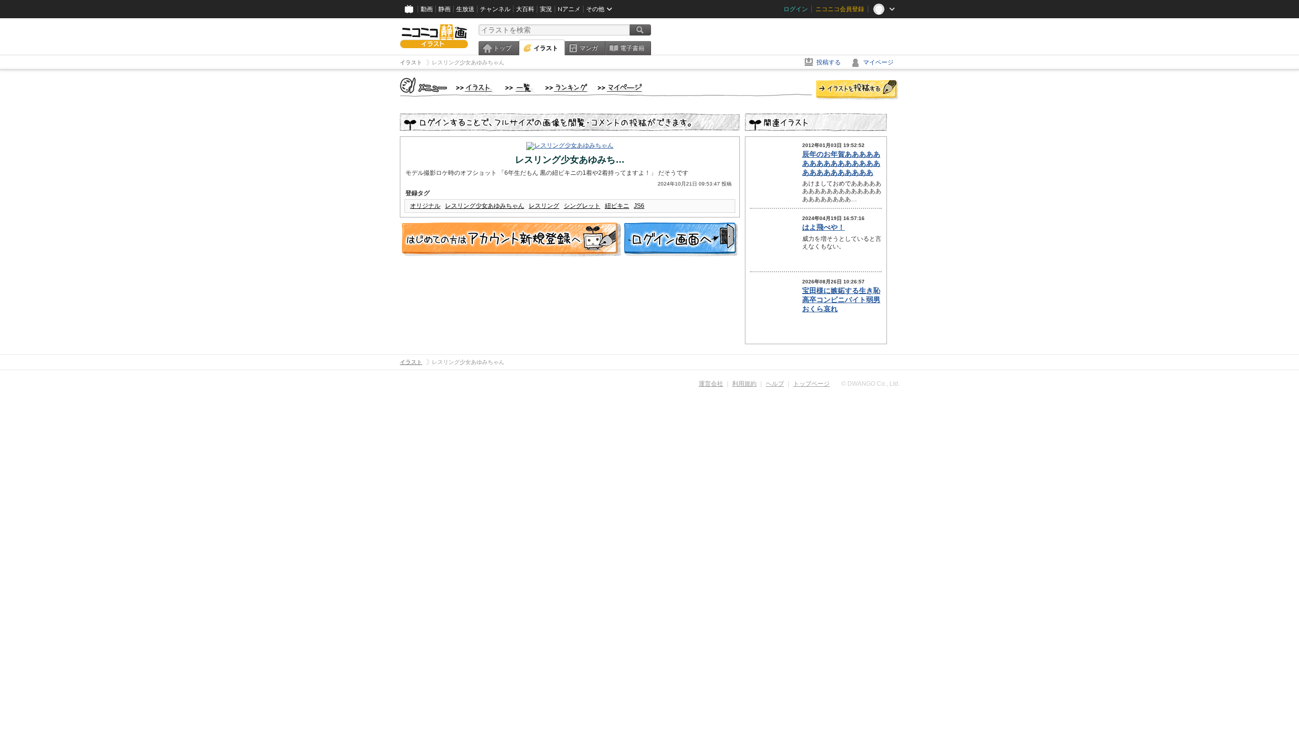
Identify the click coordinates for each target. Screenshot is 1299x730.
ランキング (566, 88)
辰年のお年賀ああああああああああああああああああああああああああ (841, 163)
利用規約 (744, 383)
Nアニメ (569, 9)
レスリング (544, 205)
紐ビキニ (617, 205)
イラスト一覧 (520, 88)
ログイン (795, 9)
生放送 (465, 9)
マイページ (878, 62)
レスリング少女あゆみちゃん (484, 205)
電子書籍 (632, 48)
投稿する (828, 62)
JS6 (639, 205)
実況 (546, 9)
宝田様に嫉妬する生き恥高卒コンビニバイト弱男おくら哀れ (841, 299)
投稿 (857, 90)
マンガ (588, 48)
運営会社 (711, 383)
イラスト (546, 48)
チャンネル (495, 9)
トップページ (811, 383)
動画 (427, 9)
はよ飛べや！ (823, 227)
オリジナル (425, 205)
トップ (502, 48)
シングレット (582, 205)
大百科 (525, 9)
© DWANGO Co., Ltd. (870, 383)
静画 (444, 9)
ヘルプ (775, 383)
